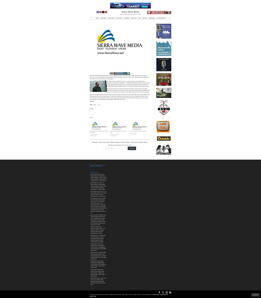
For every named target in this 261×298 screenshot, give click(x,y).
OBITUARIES (126, 18)
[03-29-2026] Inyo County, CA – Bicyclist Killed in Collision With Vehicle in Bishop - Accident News (98, 184)
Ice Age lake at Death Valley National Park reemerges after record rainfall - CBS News (97, 271)
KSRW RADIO (134, 18)
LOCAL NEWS (103, 18)
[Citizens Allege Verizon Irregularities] (139, 125)
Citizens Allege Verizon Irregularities (138, 131)
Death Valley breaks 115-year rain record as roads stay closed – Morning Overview (98, 279)
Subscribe (131, 148)
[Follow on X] (103, 12)
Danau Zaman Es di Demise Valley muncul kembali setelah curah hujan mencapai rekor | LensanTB (98, 254)
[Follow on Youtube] (106, 12)
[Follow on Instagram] (100, 12)
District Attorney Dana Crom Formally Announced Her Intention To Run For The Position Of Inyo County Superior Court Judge (98, 221)
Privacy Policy (156, 294)
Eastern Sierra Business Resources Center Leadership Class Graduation (97, 240)
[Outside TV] (164, 140)
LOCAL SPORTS (111, 18)
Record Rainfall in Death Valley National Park (98, 283)
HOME (97, 18)
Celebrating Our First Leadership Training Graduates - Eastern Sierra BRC (98, 237)
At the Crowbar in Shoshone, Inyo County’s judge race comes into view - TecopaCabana (98, 216)
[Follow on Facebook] (98, 12)
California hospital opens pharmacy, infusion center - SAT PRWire (98, 228)
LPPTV (139, 18)
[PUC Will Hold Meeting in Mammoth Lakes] (119, 125)
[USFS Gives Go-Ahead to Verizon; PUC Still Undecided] (99, 125)
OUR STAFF (144, 18)
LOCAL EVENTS (119, 18)
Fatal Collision (102, 196)
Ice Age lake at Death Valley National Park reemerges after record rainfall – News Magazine (98, 245)
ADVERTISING (152, 18)
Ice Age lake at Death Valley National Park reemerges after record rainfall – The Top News (98, 262)
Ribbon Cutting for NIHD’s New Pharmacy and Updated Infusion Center (97, 231)
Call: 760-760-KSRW (160, 18)
